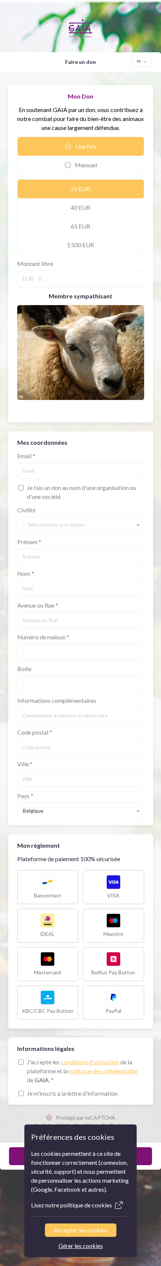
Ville (25, 763)
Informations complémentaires (56, 700)
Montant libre (35, 263)
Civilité (26, 509)
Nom (25, 573)
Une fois (85, 146)
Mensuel (85, 164)
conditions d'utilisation (90, 1061)
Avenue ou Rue (37, 605)
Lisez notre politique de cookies (71, 1204)
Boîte (24, 668)
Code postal (34, 732)
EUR (28, 278)
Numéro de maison (43, 636)
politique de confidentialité (103, 1070)
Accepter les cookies (80, 1230)
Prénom (29, 541)
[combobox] (142, 62)
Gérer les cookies (80, 1245)
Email (26, 455)
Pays (25, 795)
